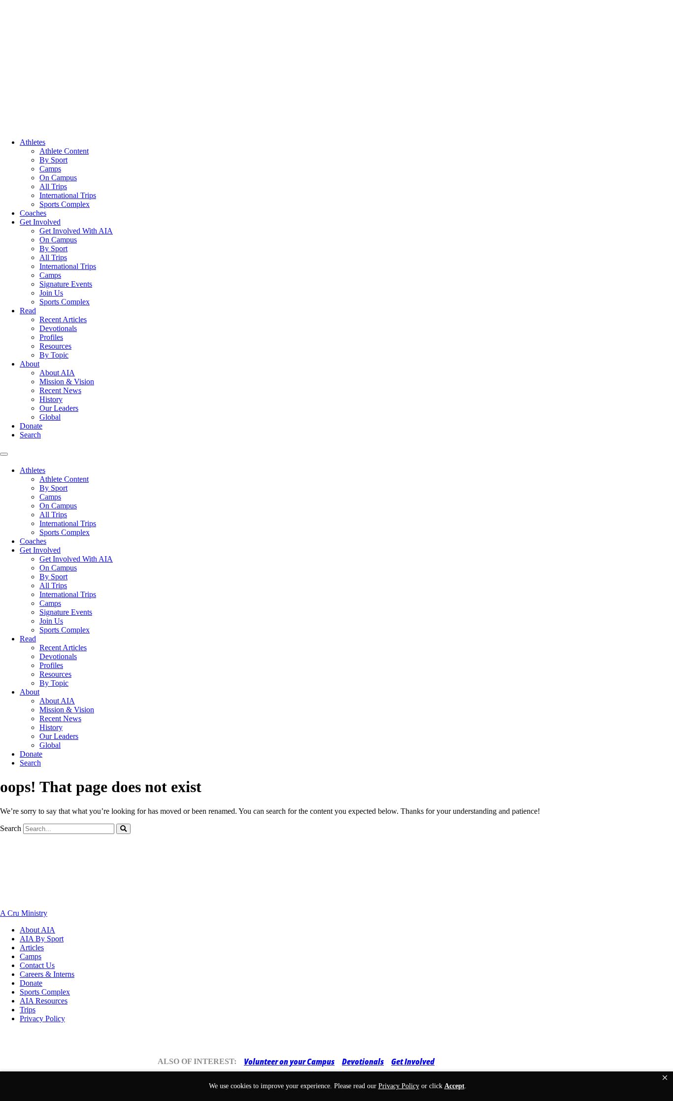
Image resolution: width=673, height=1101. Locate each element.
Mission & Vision (66, 381)
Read (28, 310)
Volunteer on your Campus (289, 1061)
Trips (27, 1009)
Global (50, 417)
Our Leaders (58, 408)
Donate (31, 426)
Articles (32, 947)
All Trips (53, 186)
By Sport (53, 160)
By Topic (53, 355)
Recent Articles (63, 319)
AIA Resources (43, 1001)
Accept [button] (454, 1086)
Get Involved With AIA (76, 231)
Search (30, 435)
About (29, 364)
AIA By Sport (42, 938)
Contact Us (37, 965)
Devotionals (58, 328)
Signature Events (65, 284)
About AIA (57, 372)
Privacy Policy (42, 1018)
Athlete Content (64, 151)
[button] (665, 1077)
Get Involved (40, 222)
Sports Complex (64, 204)
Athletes (32, 142)
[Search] (123, 829)
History (51, 399)
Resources (55, 346)
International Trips (67, 195)
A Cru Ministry (23, 913)
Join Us (51, 293)
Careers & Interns (47, 974)
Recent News (60, 390)
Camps (50, 169)
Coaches (33, 213)
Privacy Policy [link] (398, 1086)
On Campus (58, 177)
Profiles (51, 337)
